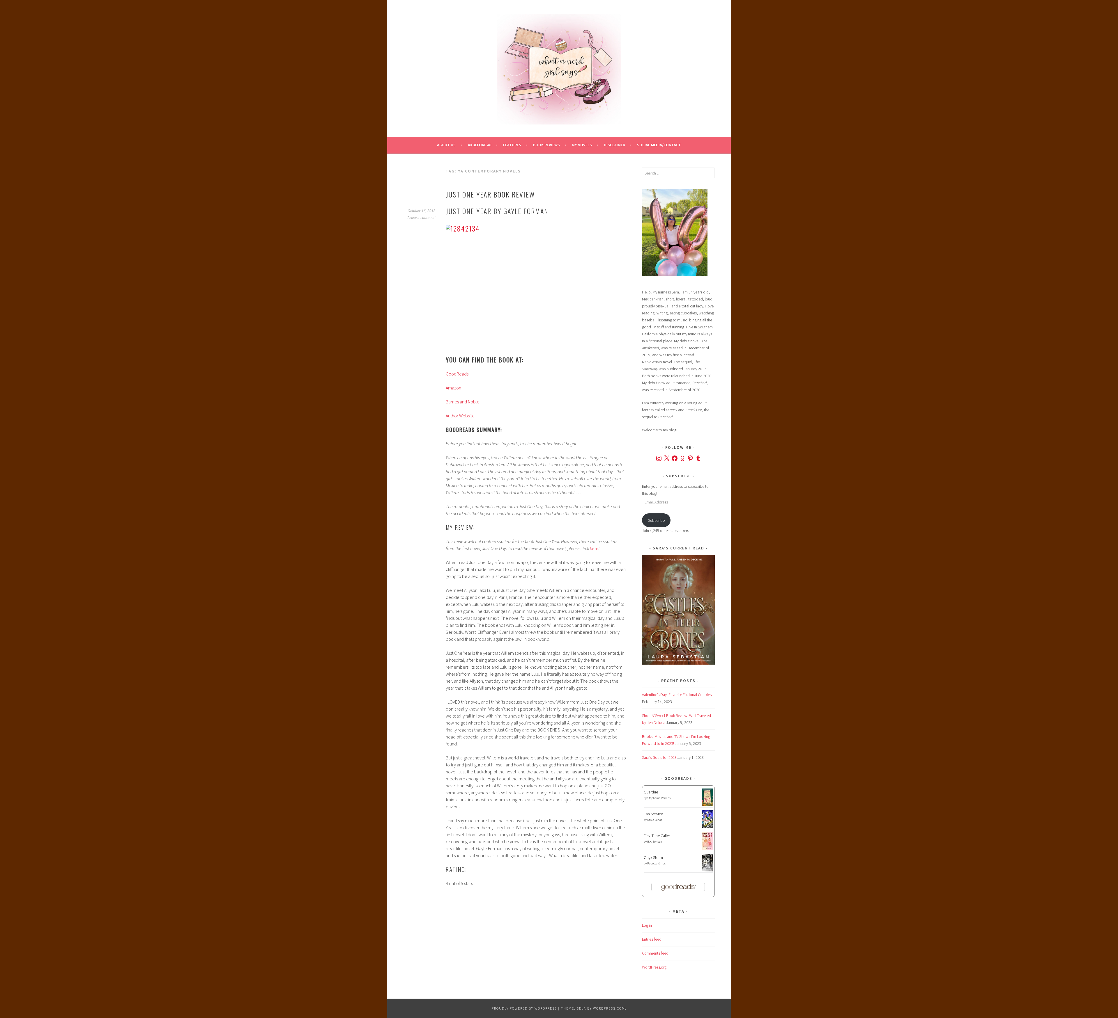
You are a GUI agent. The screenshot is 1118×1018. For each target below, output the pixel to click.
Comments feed (655, 953)
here (594, 548)
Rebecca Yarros (656, 863)
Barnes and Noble (463, 402)
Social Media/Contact (659, 144)
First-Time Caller (657, 835)
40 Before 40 (479, 144)
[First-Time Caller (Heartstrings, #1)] (707, 848)
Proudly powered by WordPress (524, 1008)
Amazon (453, 388)
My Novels (582, 144)
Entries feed (651, 939)
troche (526, 443)
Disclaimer (614, 144)
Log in (647, 925)
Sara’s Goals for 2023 (659, 757)
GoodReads (457, 374)
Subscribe (656, 520)
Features (512, 144)
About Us (446, 144)
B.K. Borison (654, 841)
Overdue (651, 792)
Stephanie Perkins (659, 798)
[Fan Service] (707, 826)
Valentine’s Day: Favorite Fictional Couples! (677, 694)
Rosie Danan (655, 820)
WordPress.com (609, 1008)
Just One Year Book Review (490, 194)
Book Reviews (546, 144)
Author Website (460, 416)
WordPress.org (654, 967)
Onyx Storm (653, 857)
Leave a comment (421, 218)
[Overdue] (707, 804)
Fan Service (653, 813)
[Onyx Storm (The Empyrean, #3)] (707, 870)
